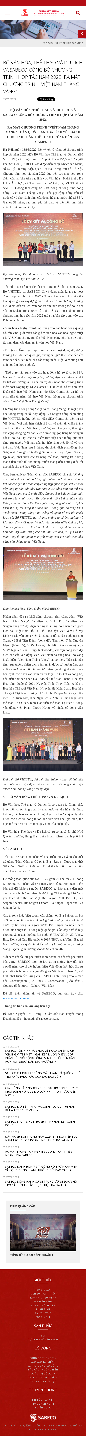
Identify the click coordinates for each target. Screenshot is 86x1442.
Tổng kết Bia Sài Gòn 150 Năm (30, 1255)
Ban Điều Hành (43, 1301)
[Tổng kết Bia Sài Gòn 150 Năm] (43, 1232)
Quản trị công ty (43, 1373)
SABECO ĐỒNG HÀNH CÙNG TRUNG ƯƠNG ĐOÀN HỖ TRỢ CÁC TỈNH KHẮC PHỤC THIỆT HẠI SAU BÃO (41, 1183)
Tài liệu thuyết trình (43, 1377)
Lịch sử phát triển (43, 1293)
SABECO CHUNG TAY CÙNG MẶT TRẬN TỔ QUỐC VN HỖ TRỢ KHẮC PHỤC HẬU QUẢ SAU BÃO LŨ (43, 1074)
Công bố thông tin (43, 1357)
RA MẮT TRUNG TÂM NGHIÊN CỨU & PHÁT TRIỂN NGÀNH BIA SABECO (38, 1153)
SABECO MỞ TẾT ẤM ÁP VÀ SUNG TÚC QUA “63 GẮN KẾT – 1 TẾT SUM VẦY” (40, 1108)
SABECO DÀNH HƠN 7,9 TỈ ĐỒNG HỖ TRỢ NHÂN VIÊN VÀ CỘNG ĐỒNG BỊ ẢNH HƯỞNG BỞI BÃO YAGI (41, 1168)
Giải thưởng (43, 1313)
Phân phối (43, 1309)
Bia (43, 1335)
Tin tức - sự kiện (43, 1399)
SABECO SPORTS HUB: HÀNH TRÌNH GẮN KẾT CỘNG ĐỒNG (40, 1123)
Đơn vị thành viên (43, 1305)
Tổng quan (43, 1289)
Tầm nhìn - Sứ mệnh (43, 1297)
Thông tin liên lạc (43, 1381)
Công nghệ (43, 1316)
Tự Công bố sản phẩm (43, 1339)
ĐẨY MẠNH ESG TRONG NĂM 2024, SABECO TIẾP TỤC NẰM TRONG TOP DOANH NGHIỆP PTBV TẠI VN (41, 1138)
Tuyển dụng (43, 1407)
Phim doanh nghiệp (43, 1403)
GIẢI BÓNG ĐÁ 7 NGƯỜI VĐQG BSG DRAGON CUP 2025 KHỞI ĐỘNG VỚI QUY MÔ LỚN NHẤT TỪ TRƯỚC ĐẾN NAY (42, 1091)
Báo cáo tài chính (43, 1361)
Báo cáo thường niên (43, 1369)
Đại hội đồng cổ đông (43, 1365)
